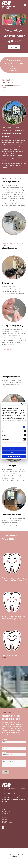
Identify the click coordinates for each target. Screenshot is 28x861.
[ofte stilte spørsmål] (14, 499)
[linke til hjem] (11, 3)
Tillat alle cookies (14, 448)
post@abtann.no (7, 822)
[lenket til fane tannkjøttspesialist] (14, 361)
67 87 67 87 (17, 85)
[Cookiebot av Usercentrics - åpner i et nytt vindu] (20, 404)
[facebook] (3, 827)
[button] (23, 5)
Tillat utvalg (14, 452)
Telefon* (4, 752)
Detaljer (22, 444)
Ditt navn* (4, 739)
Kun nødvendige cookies (14, 456)
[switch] (24, 431)
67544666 (5, 88)
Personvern (5, 842)
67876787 (4, 821)
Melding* (4, 758)
